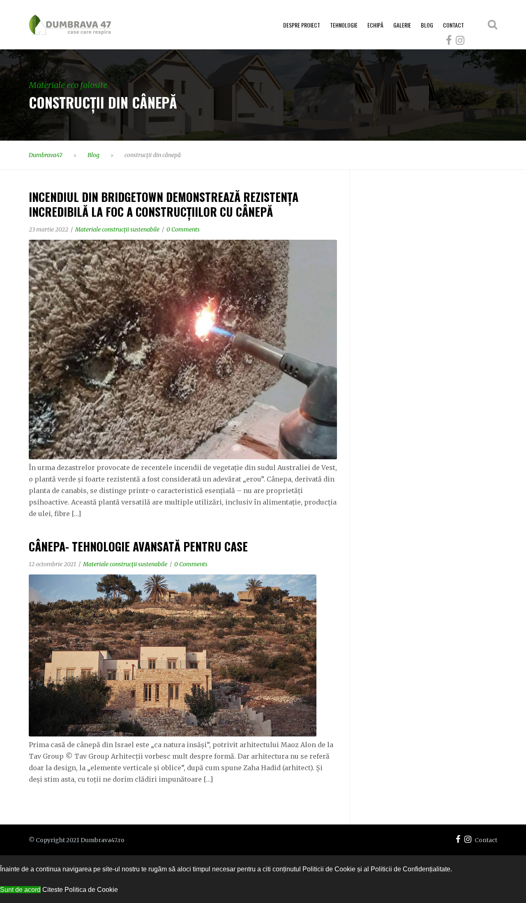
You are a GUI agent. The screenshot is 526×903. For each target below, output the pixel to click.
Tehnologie (344, 25)
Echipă (375, 25)
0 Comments (183, 229)
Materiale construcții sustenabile (117, 229)
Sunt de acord (20, 889)
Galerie (402, 25)
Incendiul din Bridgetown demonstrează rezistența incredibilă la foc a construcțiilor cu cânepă (163, 204)
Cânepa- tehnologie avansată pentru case (138, 546)
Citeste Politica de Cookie (80, 889)
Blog (427, 25)
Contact (453, 25)
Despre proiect (301, 25)
